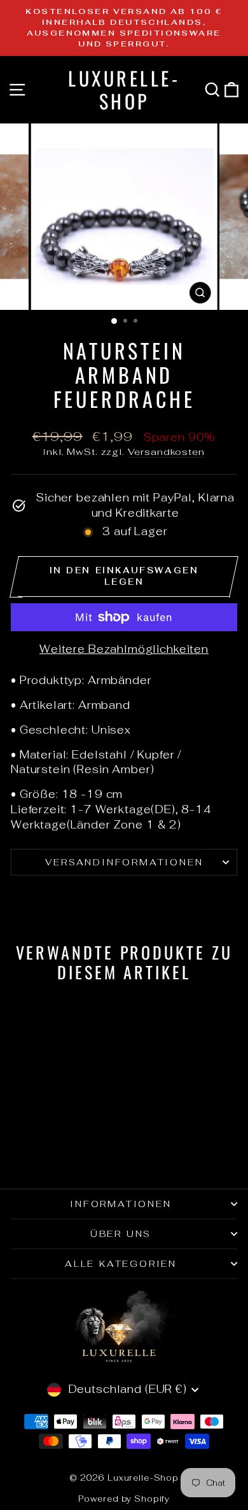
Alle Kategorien (121, 1263)
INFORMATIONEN (120, 1204)
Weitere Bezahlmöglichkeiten (124, 649)
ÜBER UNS (120, 1234)
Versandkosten (166, 451)
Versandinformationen (124, 862)
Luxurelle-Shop (124, 89)
